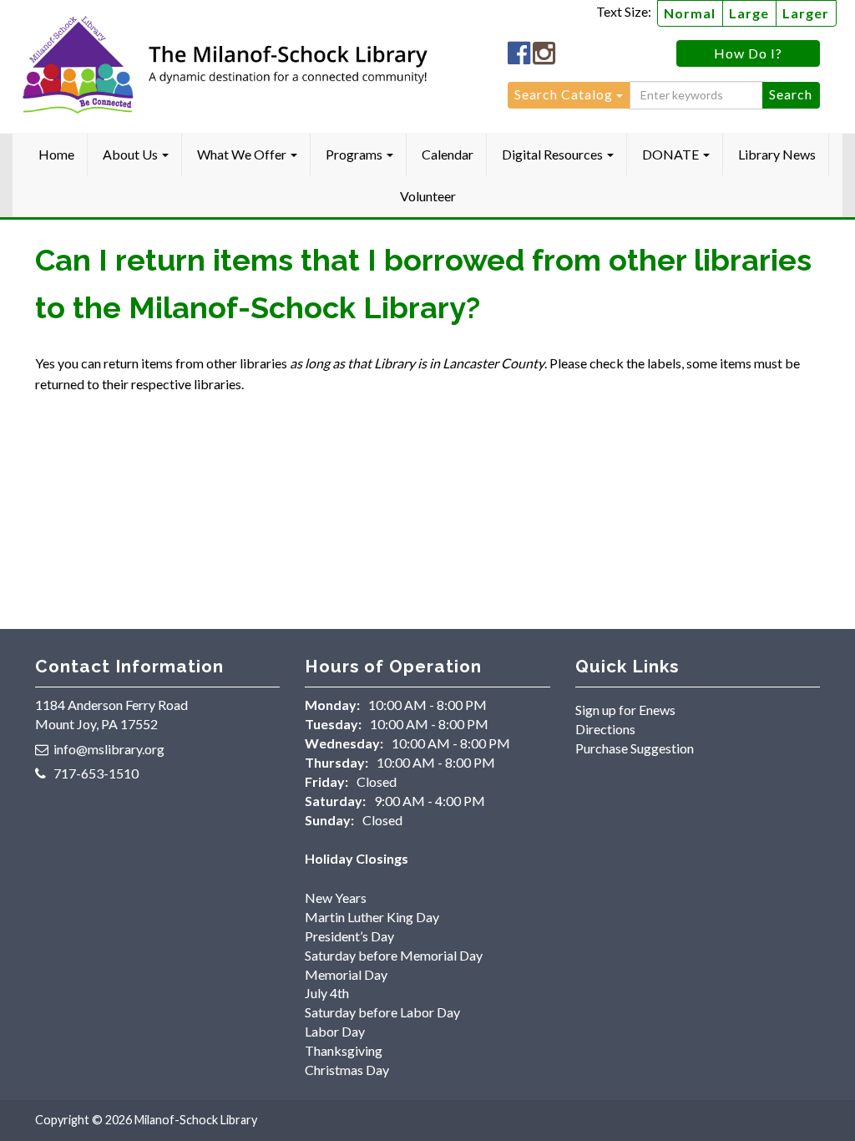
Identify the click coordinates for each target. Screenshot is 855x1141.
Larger (805, 13)
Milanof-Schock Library (195, 1120)
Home (56, 154)
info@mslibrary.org (108, 749)
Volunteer (428, 196)
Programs (355, 154)
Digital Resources (553, 154)
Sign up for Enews (625, 710)
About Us (131, 154)
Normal (690, 13)
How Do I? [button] (748, 53)
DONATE (671, 154)
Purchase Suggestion (634, 748)
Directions (605, 729)
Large (749, 13)
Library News (777, 154)
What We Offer (243, 154)
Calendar (447, 154)
